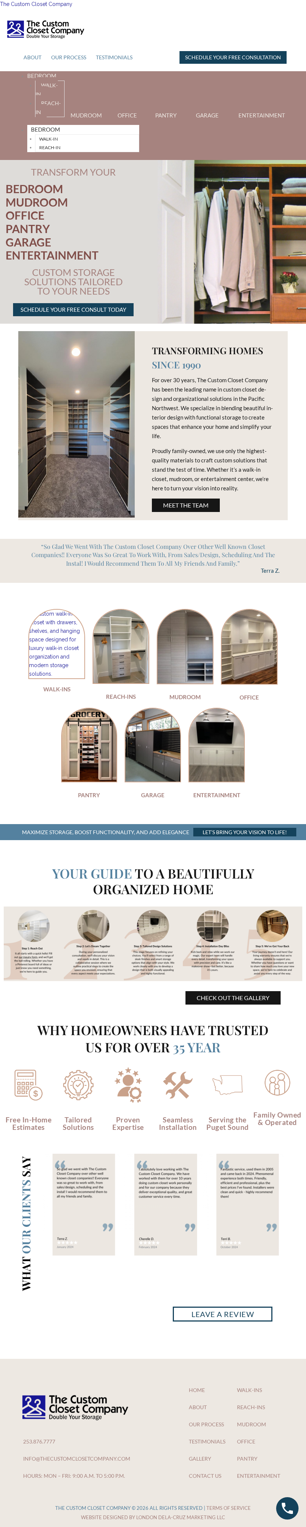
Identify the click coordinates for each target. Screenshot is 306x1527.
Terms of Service (228, 1508)
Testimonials (114, 57)
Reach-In (48, 107)
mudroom (185, 697)
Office (127, 115)
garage (153, 795)
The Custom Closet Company (36, 4)
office (249, 697)
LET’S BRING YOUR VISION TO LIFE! (245, 832)
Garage (207, 115)
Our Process (68, 57)
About (32, 57)
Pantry (166, 115)
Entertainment (261, 115)
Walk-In (46, 89)
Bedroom (41, 75)
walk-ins (57, 689)
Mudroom (86, 115)
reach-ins (121, 696)
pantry (89, 795)
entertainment (216, 795)
